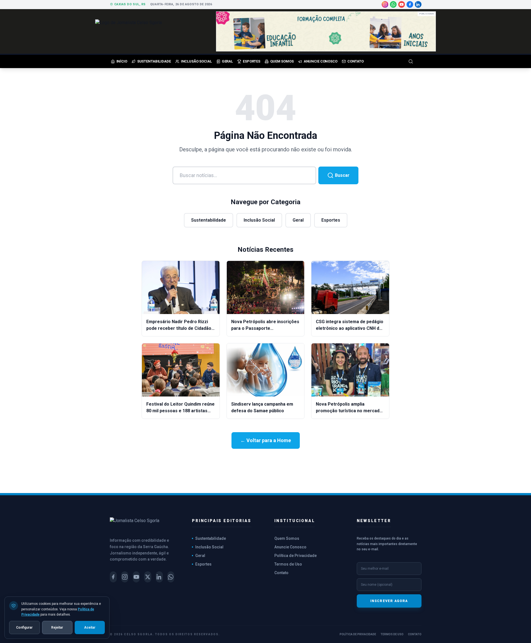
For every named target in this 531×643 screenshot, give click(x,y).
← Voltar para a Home (265, 440)
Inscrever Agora (389, 601)
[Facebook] (410, 4)
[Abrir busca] (414, 61)
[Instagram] (385, 4)
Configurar (24, 627)
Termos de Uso (288, 564)
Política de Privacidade (295, 555)
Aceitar (89, 627)
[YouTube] (401, 4)
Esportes (330, 220)
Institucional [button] (294, 520)
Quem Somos (286, 538)
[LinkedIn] (418, 4)
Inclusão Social (259, 220)
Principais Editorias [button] (221, 520)
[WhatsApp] (393, 4)
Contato (281, 573)
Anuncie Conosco (290, 547)
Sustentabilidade (208, 220)
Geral (298, 220)
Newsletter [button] (374, 520)
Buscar (342, 175)
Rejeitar (57, 627)
